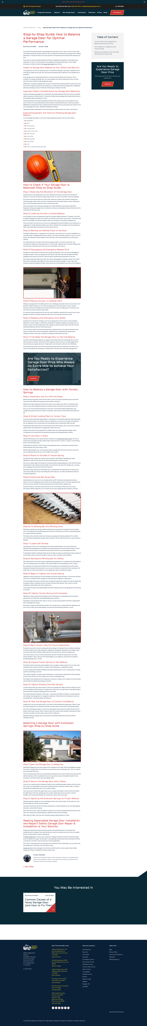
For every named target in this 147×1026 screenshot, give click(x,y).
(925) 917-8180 (56, 997)
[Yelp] (56, 1008)
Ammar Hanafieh (30, 46)
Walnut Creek (86, 979)
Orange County (87, 974)
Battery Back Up (114, 959)
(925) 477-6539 (56, 966)
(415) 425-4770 (76, 6)
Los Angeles (86, 971)
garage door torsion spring (65, 438)
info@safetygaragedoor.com (91, 6)
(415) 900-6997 (56, 990)
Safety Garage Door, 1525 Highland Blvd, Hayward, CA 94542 (59, 971)
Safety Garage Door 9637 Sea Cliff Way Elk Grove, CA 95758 (60, 962)
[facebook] (53, 1008)
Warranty (112, 957)
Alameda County (87, 964)
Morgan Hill (85, 984)
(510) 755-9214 (56, 975)
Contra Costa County (88, 967)
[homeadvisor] (62, 1008)
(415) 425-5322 (56, 982)
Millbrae (84, 981)
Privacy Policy (113, 952)
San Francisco (86, 949)
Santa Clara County (88, 962)
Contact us (26, 848)
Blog (39, 27)
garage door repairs (49, 64)
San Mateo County (88, 959)
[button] (3, 2)
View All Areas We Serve (116, 1012)
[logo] (29, 12)
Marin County (86, 969)
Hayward (85, 957)
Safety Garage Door (29, 27)
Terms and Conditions (116, 954)
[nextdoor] (68, 1008)
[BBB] (59, 1008)
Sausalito (85, 986)
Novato (84, 976)
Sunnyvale (85, 954)
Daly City (85, 952)
